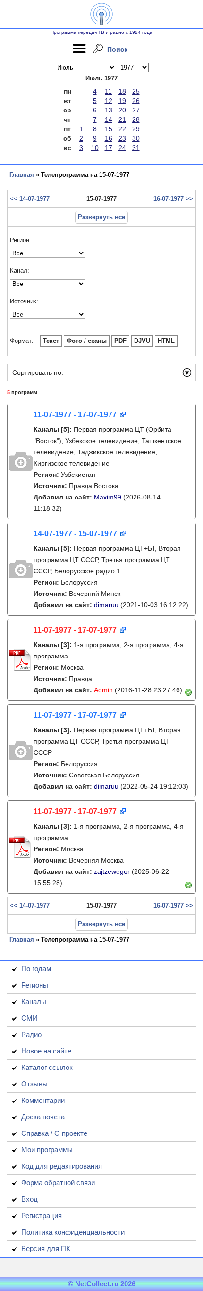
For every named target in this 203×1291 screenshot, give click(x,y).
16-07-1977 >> (173, 198)
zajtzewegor (112, 871)
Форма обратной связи (58, 1183)
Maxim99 (107, 497)
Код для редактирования (61, 1166)
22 (122, 129)
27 (136, 110)
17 (108, 147)
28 (136, 119)
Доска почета (43, 1117)
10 (95, 147)
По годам (36, 969)
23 (122, 138)
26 (136, 100)
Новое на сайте (46, 1051)
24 (122, 147)
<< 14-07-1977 (30, 198)
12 (108, 100)
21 (122, 119)
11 (108, 91)
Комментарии (43, 1100)
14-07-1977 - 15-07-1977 (75, 534)
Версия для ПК (45, 1248)
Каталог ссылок (47, 1067)
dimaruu (106, 605)
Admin (103, 690)
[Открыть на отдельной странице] (122, 415)
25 (136, 91)
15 (108, 129)
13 (108, 110)
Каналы (33, 1002)
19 (122, 100)
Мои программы (47, 1150)
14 (108, 119)
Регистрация (41, 1216)
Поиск (117, 49)
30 (136, 138)
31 (136, 147)
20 (122, 110)
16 (108, 138)
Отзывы (34, 1084)
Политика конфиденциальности (73, 1232)
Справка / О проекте (54, 1133)
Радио (31, 1034)
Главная (21, 174)
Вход (29, 1199)
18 (122, 91)
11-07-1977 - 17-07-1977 (75, 415)
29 (136, 129)
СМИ (29, 1018)
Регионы (34, 985)
